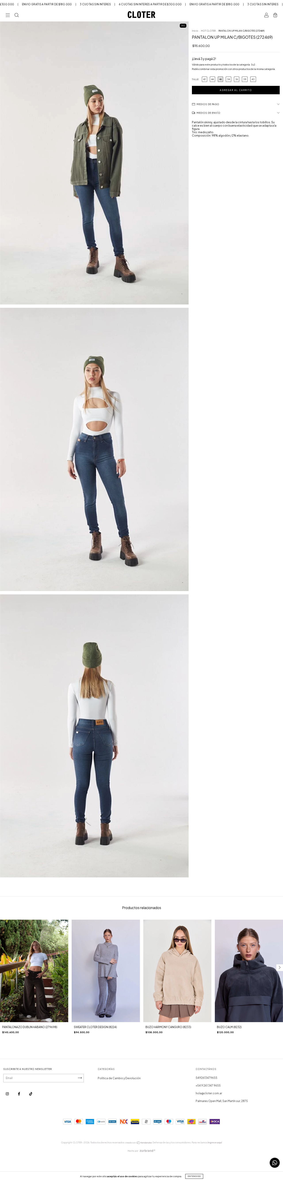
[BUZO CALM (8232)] (249, 971)
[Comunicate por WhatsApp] (275, 1163)
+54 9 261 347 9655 (208, 1085)
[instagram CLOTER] (7, 1094)
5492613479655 (206, 1077)
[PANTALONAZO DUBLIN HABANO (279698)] (34, 971)
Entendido (194, 1176)
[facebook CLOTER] (19, 1094)
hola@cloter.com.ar (209, 1093)
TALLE (195, 79)
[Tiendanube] (139, 1143)
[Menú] (8, 15)
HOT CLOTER (208, 30)
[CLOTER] (31, 1094)
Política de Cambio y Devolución (119, 1078)
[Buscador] (16, 15)
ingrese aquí (215, 1142)
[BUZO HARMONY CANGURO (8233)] (177, 971)
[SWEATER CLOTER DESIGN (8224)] (106, 971)
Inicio (195, 30)
